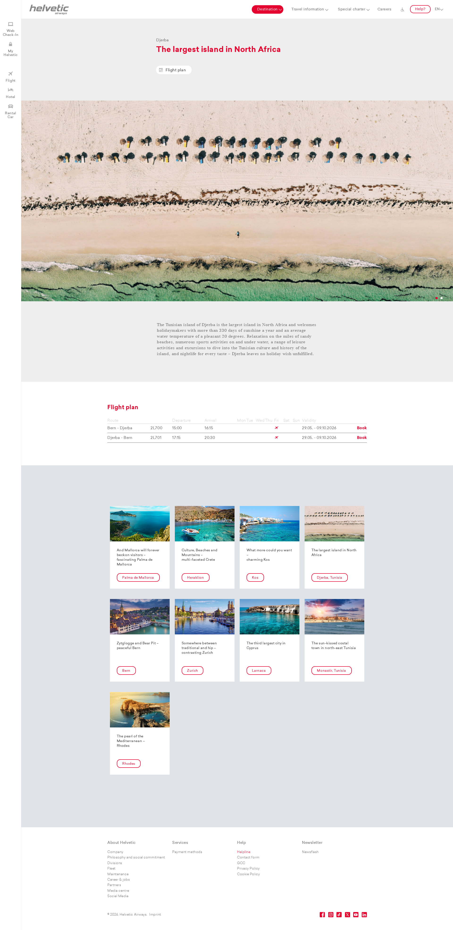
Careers (384, 9)
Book (362, 428)
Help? (420, 9)
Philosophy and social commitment (136, 857)
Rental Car (10, 115)
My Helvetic (10, 53)
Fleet (111, 868)
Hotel (10, 97)
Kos (255, 578)
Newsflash (310, 852)
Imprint (155, 914)
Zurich (192, 671)
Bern (126, 671)
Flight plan (176, 70)
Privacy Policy (248, 868)
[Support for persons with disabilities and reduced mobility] (402, 9)
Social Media (118, 896)
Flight (10, 81)
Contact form (248, 857)
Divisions (114, 863)
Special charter (351, 9)
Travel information (307, 9)
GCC (241, 863)
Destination (267, 9)
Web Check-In (10, 33)
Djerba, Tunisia (329, 578)
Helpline (243, 852)
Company (115, 852)
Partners (114, 885)
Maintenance (118, 874)
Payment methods (187, 852)
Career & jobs (118, 879)
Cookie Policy (248, 874)
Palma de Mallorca (138, 578)
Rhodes (128, 764)
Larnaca (259, 671)
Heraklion (195, 578)
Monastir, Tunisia (331, 671)
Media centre (118, 890)
